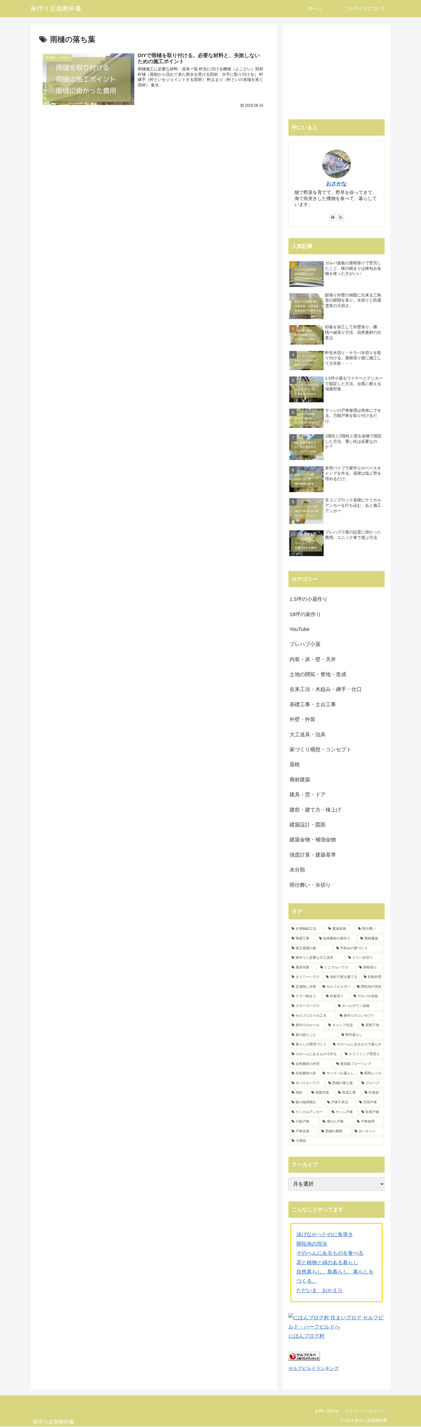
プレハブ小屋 (305, 644)
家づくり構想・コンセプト (320, 749)
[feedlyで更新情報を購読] (332, 217)
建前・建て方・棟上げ (315, 810)
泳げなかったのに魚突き (324, 1234)
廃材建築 (300, 780)
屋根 (295, 764)
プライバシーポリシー (365, 1411)
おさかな (336, 184)
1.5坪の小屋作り (309, 599)
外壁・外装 (302, 719)
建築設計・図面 (308, 825)
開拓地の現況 (311, 1244)
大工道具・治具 (308, 734)
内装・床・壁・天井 (313, 659)
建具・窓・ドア (308, 794)
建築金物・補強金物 (313, 839)
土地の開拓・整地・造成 (318, 674)
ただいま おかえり (319, 1290)
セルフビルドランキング (313, 1368)
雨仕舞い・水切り (310, 885)
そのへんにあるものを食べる (329, 1253)
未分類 (297, 870)
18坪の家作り (305, 614)
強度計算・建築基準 (313, 855)
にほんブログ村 (306, 1336)
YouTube (300, 629)
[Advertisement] (153, 158)
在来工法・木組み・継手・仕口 (326, 689)
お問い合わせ (327, 1411)
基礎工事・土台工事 (313, 704)
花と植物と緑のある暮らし (327, 1262)
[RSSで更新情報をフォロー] (340, 217)
